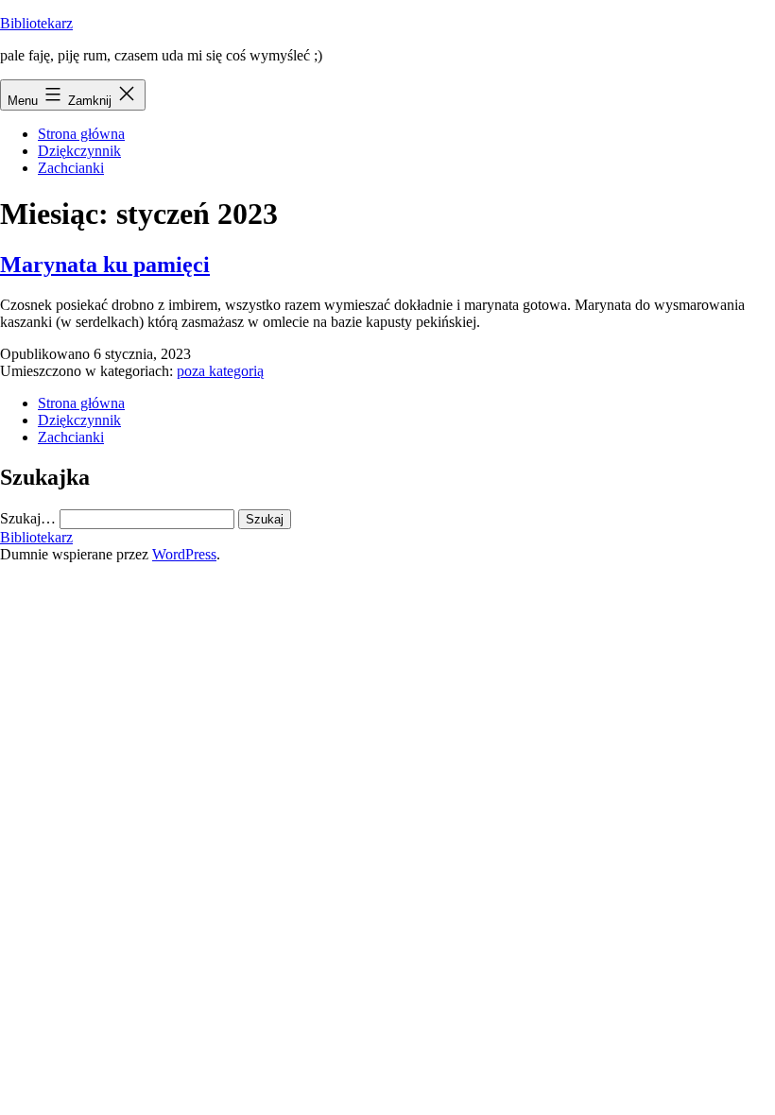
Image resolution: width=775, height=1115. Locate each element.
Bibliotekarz (36, 23)
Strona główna (81, 134)
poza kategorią (220, 371)
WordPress (184, 554)
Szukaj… (28, 518)
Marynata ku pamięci (105, 264)
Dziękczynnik (79, 151)
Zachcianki (71, 168)
